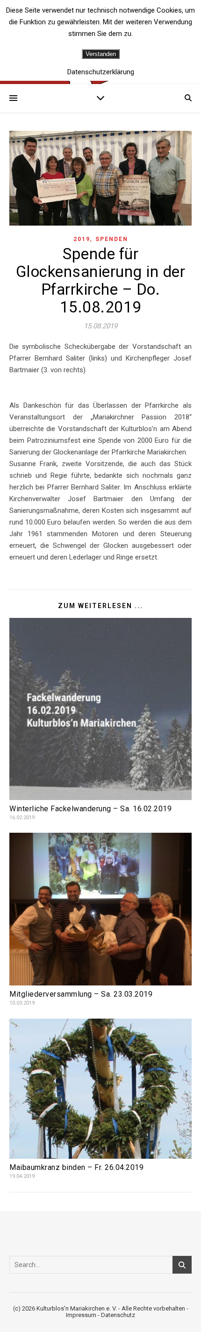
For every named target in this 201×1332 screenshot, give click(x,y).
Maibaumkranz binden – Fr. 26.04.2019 (76, 1167)
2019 (81, 239)
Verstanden (101, 53)
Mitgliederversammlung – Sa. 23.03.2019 (80, 994)
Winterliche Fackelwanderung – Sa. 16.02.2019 (90, 808)
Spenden (111, 239)
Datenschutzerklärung (100, 72)
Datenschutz (118, 1314)
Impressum (81, 1314)
